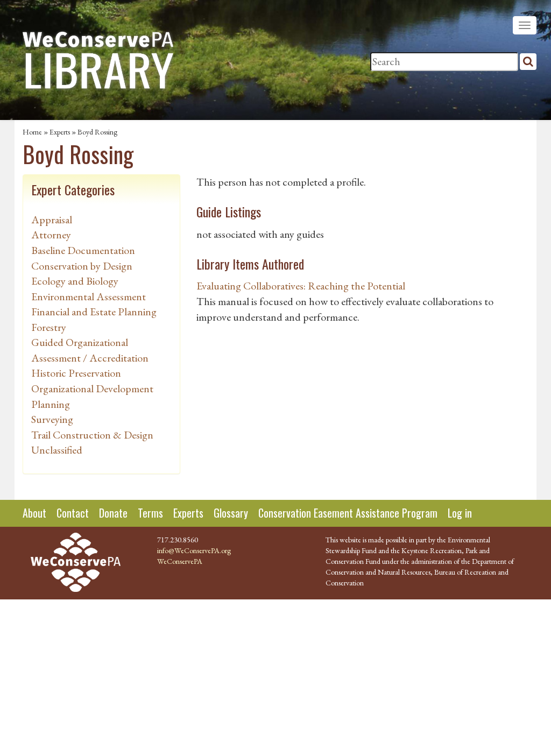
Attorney (51, 235)
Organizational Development (92, 388)
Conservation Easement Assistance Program (347, 513)
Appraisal (51, 220)
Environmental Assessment (88, 296)
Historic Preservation (76, 373)
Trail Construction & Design (92, 435)
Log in (460, 513)
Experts (60, 132)
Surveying (52, 419)
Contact (72, 513)
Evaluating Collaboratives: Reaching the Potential (300, 286)
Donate (113, 513)
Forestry (48, 327)
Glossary (231, 513)
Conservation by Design (81, 266)
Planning (50, 404)
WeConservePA (179, 561)
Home (32, 132)
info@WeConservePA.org (194, 550)
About (34, 513)
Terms (150, 513)
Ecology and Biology (74, 281)
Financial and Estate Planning (94, 312)
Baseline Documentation (83, 250)
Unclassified (56, 450)
